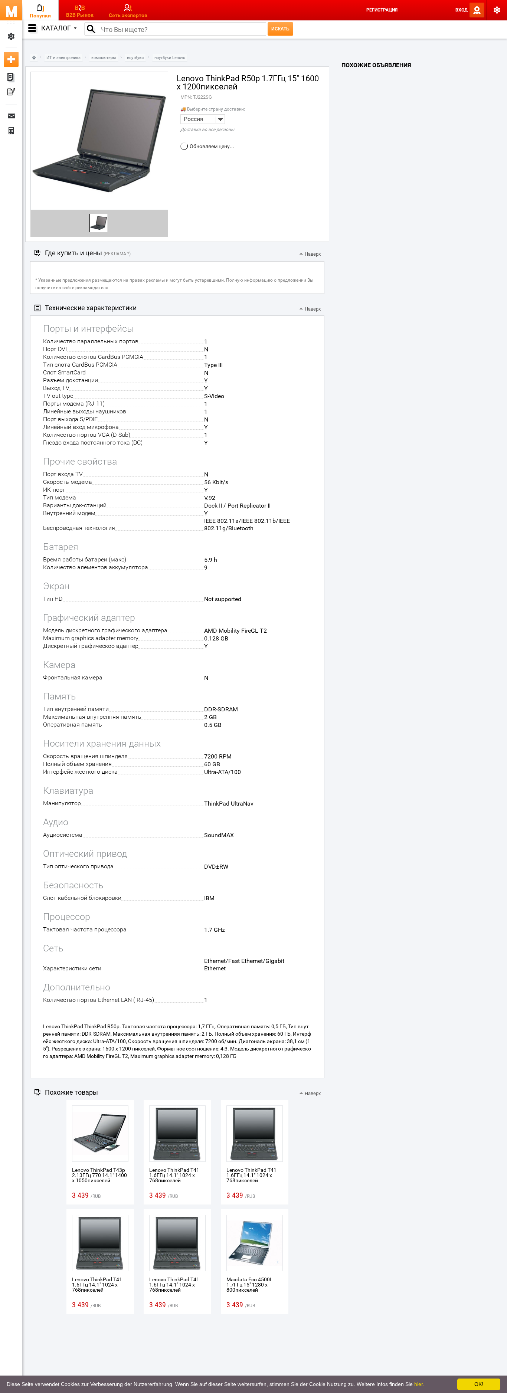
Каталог (56, 28)
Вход (461, 10)
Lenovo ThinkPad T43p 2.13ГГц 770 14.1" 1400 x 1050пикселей (99, 1175)
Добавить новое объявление (11, 59)
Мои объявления (11, 78)
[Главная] (34, 58)
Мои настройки (11, 36)
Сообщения (11, 115)
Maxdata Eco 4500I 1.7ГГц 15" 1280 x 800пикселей (248, 1284)
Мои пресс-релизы (11, 92)
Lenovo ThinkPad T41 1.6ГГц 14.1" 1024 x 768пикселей (174, 1175)
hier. (419, 1384)
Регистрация (382, 10)
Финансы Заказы (11, 130)
